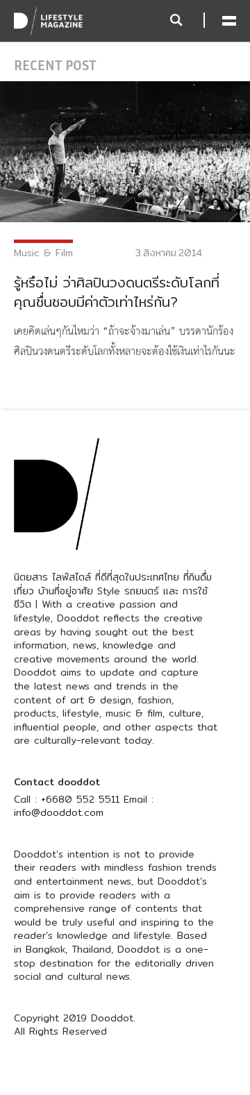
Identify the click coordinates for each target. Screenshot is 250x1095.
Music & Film (43, 252)
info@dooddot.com (58, 812)
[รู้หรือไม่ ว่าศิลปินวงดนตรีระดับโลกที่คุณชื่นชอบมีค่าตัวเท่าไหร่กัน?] (125, 150)
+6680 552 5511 (80, 799)
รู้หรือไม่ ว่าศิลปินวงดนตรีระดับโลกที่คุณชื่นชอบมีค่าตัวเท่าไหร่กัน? (116, 291)
